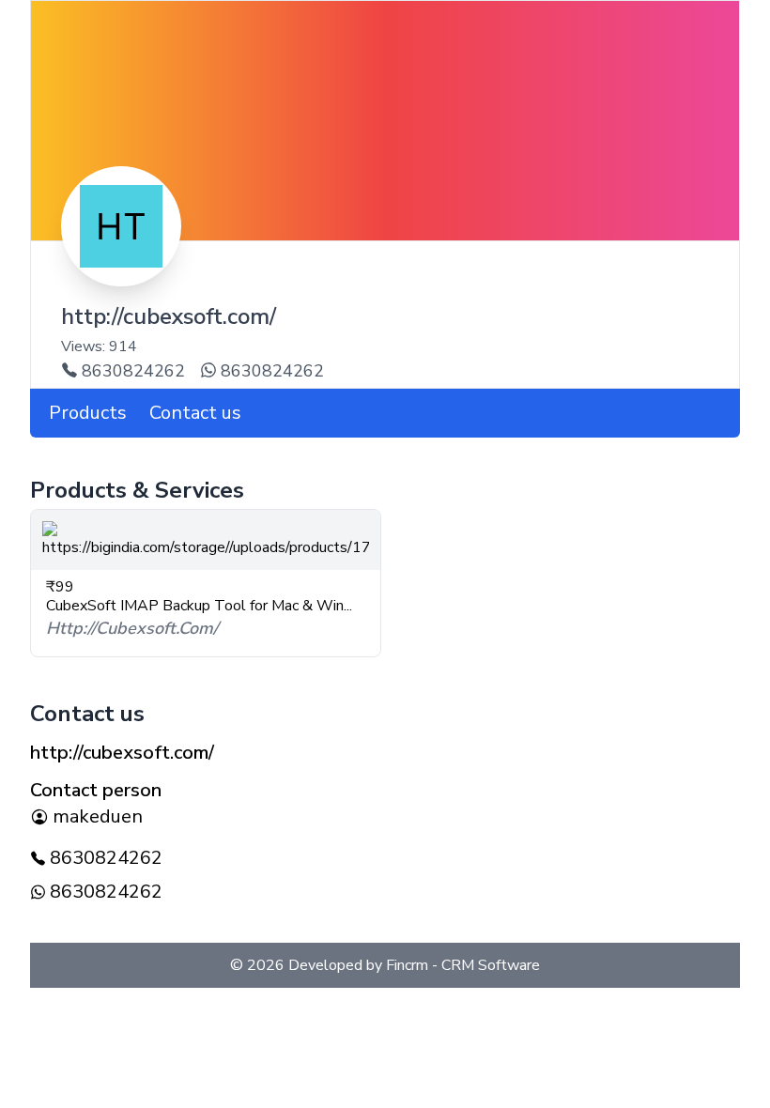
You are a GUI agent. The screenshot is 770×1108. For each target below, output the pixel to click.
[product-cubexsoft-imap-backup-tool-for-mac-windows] (205, 540)
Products (88, 412)
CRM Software (489, 965)
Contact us (195, 412)
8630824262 (133, 371)
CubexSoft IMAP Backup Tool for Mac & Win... (199, 605)
